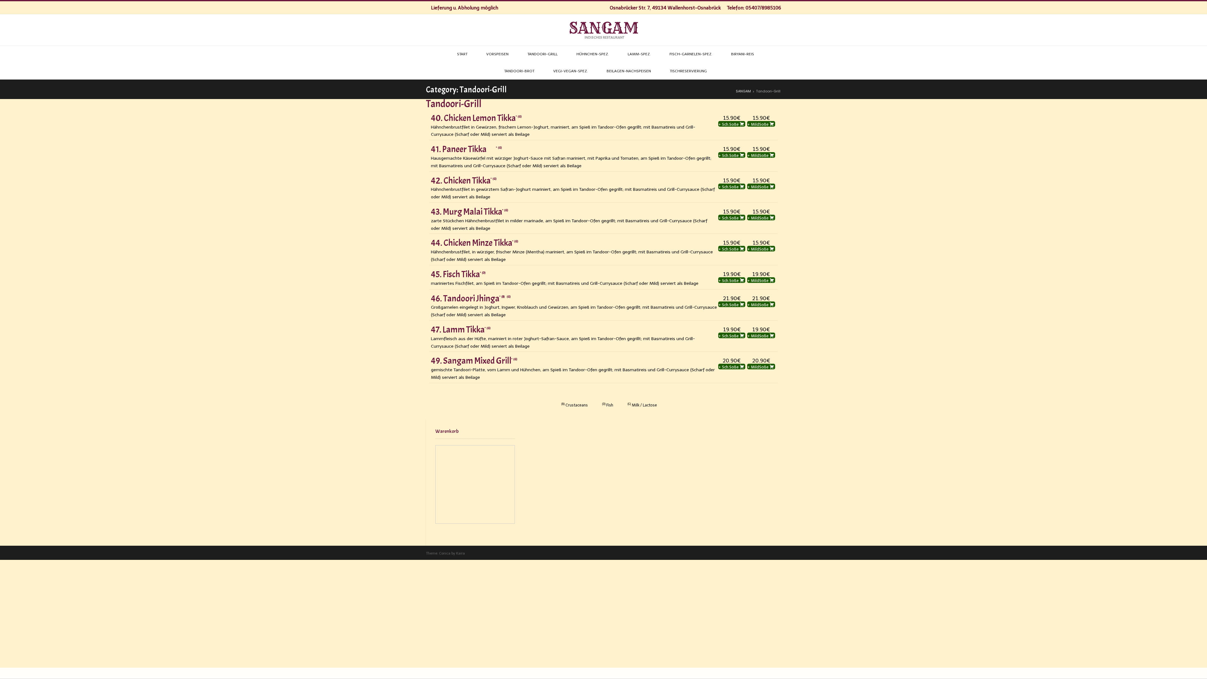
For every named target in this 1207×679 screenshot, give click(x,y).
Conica (444, 553)
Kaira (460, 553)
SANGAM (604, 28)
